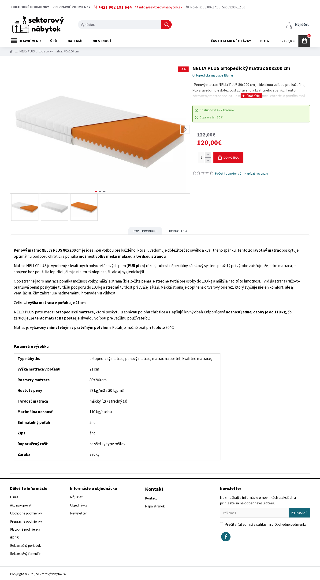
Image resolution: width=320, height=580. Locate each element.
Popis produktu (145, 231)
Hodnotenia (178, 231)
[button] (15, 129)
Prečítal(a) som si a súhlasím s (265, 524)
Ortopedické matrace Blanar (212, 75)
